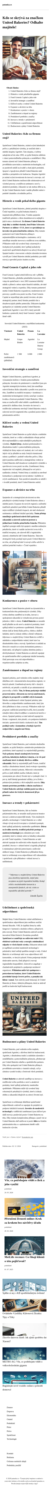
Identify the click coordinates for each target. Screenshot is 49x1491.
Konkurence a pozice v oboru (22, 110)
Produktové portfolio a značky (23, 117)
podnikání (43, 1146)
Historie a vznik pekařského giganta (25, 94)
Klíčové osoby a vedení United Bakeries (27, 104)
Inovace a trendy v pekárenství (23, 120)
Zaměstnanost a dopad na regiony (24, 113)
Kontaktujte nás (27, 1137)
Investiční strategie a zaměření (22, 101)
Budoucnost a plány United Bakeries (25, 126)
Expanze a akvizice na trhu (21, 107)
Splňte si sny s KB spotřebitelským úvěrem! (24, 1293)
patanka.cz (7, 5)
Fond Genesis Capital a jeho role (23, 97)
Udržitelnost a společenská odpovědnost (26, 123)
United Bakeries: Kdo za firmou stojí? (26, 91)
